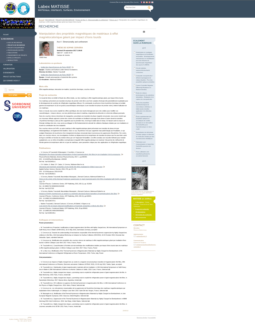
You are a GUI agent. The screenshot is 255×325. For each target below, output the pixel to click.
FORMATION (7, 65)
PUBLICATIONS (12, 52)
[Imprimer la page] (143, 31)
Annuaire (127, 2)
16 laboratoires (140, 212)
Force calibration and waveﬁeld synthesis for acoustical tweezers (143, 154)
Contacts (112, 2)
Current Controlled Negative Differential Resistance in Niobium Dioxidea (144, 87)
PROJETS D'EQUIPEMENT (16, 47)
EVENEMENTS (8, 73)
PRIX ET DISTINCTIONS (12, 77)
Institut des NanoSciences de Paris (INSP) (56, 67)
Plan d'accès (134, 2)
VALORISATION (9, 69)
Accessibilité (152, 317)
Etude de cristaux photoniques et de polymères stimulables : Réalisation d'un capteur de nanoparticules (145, 96)
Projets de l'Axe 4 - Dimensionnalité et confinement (92, 20)
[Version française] (141, 2)
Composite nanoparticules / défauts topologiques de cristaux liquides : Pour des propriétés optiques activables (145, 79)
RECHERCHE (8, 39)
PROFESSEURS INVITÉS (16, 50)
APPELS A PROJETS (14, 57)
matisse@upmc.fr (141, 236)
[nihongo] (152, 2)
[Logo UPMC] (17, 9)
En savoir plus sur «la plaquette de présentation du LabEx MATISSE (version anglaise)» (142, 193)
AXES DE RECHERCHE (14, 42)
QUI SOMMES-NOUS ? (11, 81)
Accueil (5, 34)
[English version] (144, 2)
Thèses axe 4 (113, 20)
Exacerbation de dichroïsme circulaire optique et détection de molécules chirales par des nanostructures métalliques (145, 135)
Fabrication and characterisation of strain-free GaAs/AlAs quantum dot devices (145, 145)
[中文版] (149, 2)
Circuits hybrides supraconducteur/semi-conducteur (143, 70)
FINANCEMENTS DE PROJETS (17, 55)
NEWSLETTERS (13, 60)
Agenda (11, 90)
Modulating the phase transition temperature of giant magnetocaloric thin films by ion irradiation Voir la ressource (80, 154)
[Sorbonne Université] (17, 106)
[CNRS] (17, 117)
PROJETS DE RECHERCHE (16, 45)
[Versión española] (147, 2)
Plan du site (119, 2)
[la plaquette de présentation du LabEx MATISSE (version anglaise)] (139, 189)
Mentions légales (142, 317)
